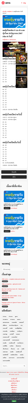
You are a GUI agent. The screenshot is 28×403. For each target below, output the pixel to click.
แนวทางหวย (11, 357)
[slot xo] (14, 53)
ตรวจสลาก (5, 319)
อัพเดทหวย (18, 346)
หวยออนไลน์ (14, 337)
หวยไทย (11, 346)
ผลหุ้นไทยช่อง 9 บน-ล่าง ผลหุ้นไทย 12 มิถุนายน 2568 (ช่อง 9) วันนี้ (13, 204)
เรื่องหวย (13, 348)
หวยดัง (11, 328)
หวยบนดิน (5, 331)
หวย (21, 325)
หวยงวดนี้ (5, 328)
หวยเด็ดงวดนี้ (12, 343)
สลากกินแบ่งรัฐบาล (13, 325)
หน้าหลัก (4, 11)
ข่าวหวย (10, 316)
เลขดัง (22, 348)
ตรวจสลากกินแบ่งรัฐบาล (14, 381)
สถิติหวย (5, 325)
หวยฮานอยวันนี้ (6, 340)
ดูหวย (16, 316)
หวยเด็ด (4, 343)
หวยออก (18, 334)
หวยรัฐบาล (19, 331)
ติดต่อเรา (14, 392)
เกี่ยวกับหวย (5, 348)
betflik (12, 374)
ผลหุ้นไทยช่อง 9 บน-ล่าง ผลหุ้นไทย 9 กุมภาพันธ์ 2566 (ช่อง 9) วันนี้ (13, 227)
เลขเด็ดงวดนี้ (19, 351)
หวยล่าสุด (5, 334)
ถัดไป (14, 177)
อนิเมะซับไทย (21, 372)
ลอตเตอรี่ (21, 322)
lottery (4, 316)
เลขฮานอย (5, 351)
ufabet (8, 372)
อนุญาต (14, 401)
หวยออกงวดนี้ (6, 337)
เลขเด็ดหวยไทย (14, 354)
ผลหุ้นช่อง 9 (10, 11)
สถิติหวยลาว (14, 387)
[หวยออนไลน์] (14, 45)
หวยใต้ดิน (5, 346)
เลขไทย (4, 357)
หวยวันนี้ (11, 334)
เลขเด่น (21, 354)
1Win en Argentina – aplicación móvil (11, 284)
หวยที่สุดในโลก (18, 328)
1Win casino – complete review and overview (13, 279)
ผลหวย (18, 319)
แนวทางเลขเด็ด (6, 360)
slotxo (11, 372)
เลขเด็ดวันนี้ (5, 354)
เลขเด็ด (11, 351)
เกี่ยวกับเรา (14, 390)
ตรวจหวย (12, 319)
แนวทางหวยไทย (20, 357)
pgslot (15, 372)
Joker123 (17, 374)
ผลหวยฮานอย (6, 322)
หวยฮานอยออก (15, 340)
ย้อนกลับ (14, 172)
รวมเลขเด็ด (14, 322)
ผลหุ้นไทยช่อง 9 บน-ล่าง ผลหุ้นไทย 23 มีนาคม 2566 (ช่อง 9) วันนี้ (13, 250)
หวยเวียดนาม (20, 343)
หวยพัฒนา (12, 331)
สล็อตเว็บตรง (14, 385)
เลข (18, 348)
